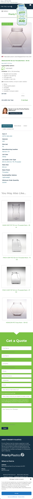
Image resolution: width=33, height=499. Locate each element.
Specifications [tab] (7, 126)
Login (8, 6)
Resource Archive (22, 474)
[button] (30, 479)
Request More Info (15, 113)
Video (2, 6)
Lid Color (4, 93)
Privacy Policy (21, 496)
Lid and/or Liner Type (7, 100)
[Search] (11, 6)
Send (4, 428)
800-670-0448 (5, 470)
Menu (6, 11)
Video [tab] (25, 126)
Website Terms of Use (21, 476)
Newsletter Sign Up (9, 474)
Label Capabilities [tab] (8, 129)
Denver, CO (5, 151)
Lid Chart (25, 100)
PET (3, 141)
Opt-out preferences (12, 496)
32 (3, 146)
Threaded (5, 172)
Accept (16, 493)
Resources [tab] (17, 126)
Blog (5, 6)
